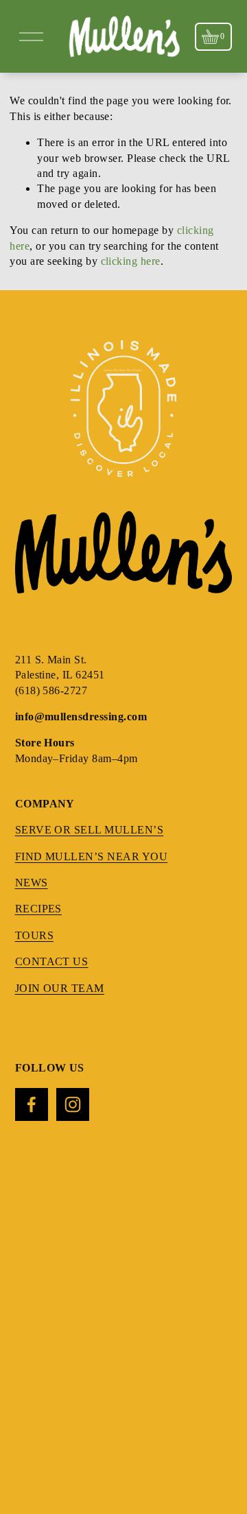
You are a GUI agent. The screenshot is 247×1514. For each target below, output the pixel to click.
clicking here (131, 261)
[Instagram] (72, 1104)
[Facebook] (31, 1104)
